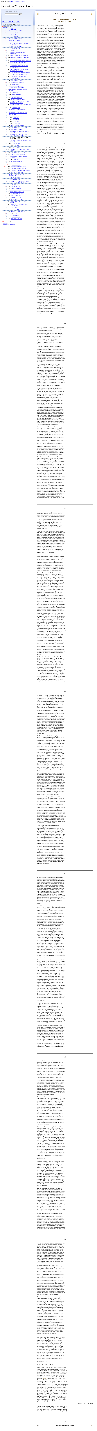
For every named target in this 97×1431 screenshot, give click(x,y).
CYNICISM (16, 209)
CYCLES (16, 207)
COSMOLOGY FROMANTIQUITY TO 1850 (20, 190)
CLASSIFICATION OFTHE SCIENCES (20, 170)
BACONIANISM (16, 96)
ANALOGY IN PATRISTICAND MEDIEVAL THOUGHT (18, 63)
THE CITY (15, 159)
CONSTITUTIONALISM (17, 179)
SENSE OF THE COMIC (17, 172)
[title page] (13, 29)
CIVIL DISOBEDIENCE (16, 161)
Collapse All (6, 224)
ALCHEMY (15, 50)
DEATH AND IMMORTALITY (18, 211)
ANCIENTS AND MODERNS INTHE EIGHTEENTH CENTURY (19, 70)
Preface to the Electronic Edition (16, 31)
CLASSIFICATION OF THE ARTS (19, 168)
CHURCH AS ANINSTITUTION (18, 154)
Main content (12, 1)
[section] (16, 32)
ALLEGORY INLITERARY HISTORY (20, 57)
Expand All (12, 224)
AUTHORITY (15, 92)
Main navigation (20, 1)
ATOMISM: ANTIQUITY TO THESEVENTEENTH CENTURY (17, 87)
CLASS (16, 163)
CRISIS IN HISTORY (16, 197)
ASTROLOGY (15, 84)
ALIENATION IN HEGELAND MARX (19, 55)
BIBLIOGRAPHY (16, 165)
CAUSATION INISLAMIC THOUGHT (20, 127)
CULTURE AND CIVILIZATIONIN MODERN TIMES (18, 205)
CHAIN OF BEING (16, 143)
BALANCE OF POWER (16, 98)
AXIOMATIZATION (17, 94)
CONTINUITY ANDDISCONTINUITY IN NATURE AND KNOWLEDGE (21, 182)
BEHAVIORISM (16, 108)
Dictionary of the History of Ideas (11, 22)
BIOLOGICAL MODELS (16, 116)
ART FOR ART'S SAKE (17, 80)
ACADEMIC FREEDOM (17, 46)
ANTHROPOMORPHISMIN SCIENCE (20, 73)
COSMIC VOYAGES (16, 188)
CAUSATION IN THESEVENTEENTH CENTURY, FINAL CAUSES (19, 135)
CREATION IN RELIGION (17, 194)
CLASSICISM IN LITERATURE (18, 167)
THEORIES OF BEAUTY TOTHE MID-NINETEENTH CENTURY (19, 102)
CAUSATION (16, 123)
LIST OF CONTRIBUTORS (16, 38)
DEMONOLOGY (16, 217)
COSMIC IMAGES (15, 186)
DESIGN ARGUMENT (16, 219)
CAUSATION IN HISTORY (18, 125)
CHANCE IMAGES (16, 147)
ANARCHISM (15, 68)
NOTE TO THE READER (15, 40)
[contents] (15, 36)
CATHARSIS (16, 121)
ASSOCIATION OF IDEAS (17, 82)
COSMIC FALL (16, 184)
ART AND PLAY (16, 78)
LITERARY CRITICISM (17, 199)
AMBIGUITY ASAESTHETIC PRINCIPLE (20, 59)
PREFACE (13, 34)
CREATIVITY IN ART (16, 195)
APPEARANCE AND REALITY (18, 76)
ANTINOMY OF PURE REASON (19, 74)
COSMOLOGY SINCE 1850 (17, 192)
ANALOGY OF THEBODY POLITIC (19, 66)
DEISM (16, 213)
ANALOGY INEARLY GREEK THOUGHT (20, 61)
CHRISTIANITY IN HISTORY (18, 152)
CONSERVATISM (15, 177)
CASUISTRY (16, 120)
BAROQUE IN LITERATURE (18, 100)
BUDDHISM (16, 118)
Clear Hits (5, 27)
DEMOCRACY (15, 215)
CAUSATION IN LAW (16, 129)
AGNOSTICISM (16, 48)
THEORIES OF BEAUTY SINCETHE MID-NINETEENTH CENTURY (20, 105)
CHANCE (16, 145)
